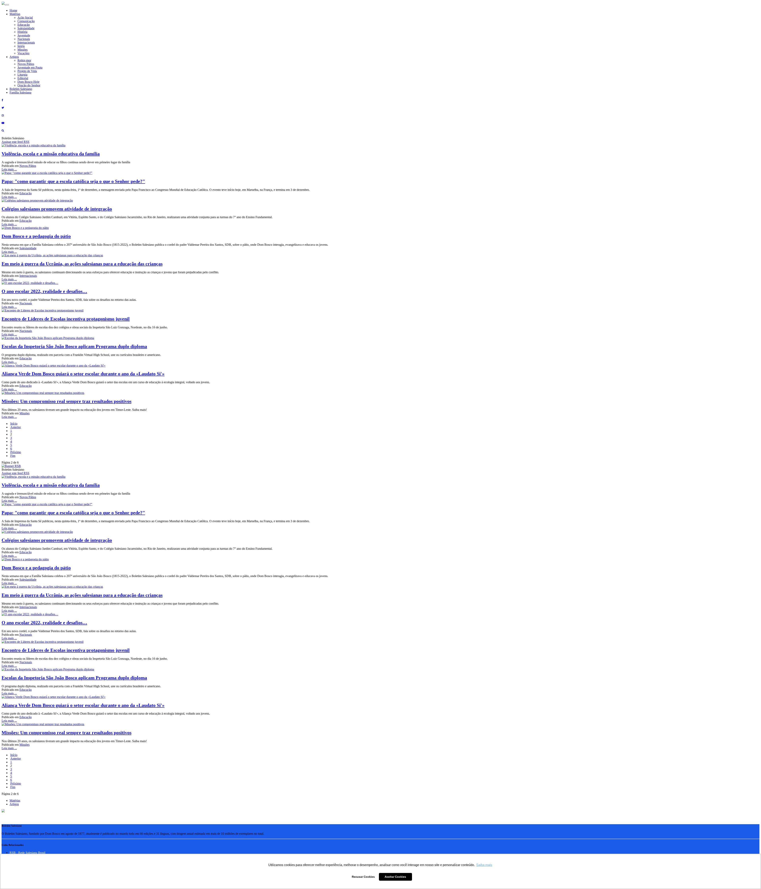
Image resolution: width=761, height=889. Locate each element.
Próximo (15, 452)
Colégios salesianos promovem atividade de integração (57, 208)
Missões (22, 49)
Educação (23, 24)
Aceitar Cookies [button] (395, 876)
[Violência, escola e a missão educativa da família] (33, 145)
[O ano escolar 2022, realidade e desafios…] (30, 283)
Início (13, 423)
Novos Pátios (25, 64)
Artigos (14, 56)
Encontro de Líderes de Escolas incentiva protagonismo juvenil (66, 318)
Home (13, 10)
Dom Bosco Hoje (28, 81)
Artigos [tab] (14, 804)
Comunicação (26, 21)
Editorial (22, 78)
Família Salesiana (20, 92)
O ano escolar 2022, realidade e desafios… (44, 291)
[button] (3, 811)
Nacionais (23, 39)
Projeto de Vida (27, 71)
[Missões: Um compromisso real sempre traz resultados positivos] (43, 393)
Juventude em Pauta (29, 67)
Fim (12, 455)
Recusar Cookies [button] (363, 876)
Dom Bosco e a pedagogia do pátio (36, 236)
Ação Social (25, 17)
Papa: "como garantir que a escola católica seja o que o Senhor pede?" (73, 181)
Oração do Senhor (28, 85)
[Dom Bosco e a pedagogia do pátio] (25, 227)
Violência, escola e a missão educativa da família (51, 153)
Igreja (21, 46)
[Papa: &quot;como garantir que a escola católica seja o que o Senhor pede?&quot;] (47, 173)
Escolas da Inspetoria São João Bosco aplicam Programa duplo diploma (74, 346)
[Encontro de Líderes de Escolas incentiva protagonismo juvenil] (42, 310)
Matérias (15, 14)
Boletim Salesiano (21, 89)
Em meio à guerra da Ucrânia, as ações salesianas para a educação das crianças (82, 263)
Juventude (23, 35)
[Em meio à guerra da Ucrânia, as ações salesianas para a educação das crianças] (52, 255)
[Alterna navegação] (7, 4)
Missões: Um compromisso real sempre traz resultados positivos (66, 401)
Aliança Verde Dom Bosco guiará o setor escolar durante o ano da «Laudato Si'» (83, 373)
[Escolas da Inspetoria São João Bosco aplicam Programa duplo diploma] (48, 338)
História (22, 31)
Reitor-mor (24, 60)
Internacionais (26, 42)
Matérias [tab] (15, 800)
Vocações (23, 53)
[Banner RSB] (11, 466)
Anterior (15, 427)
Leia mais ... (9, 169)
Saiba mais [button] (484, 865)
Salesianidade (25, 28)
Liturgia (22, 74)
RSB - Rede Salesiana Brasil (27, 852)
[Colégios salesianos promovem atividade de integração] (37, 200)
